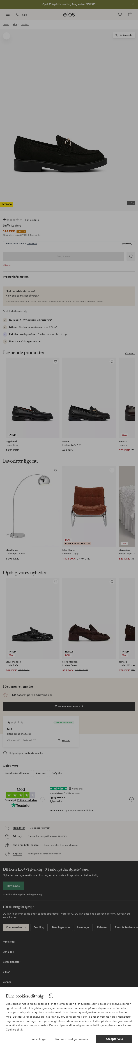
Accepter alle (114, 1039)
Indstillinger (39, 1039)
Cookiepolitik (14, 1029)
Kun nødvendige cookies (71, 1039)
